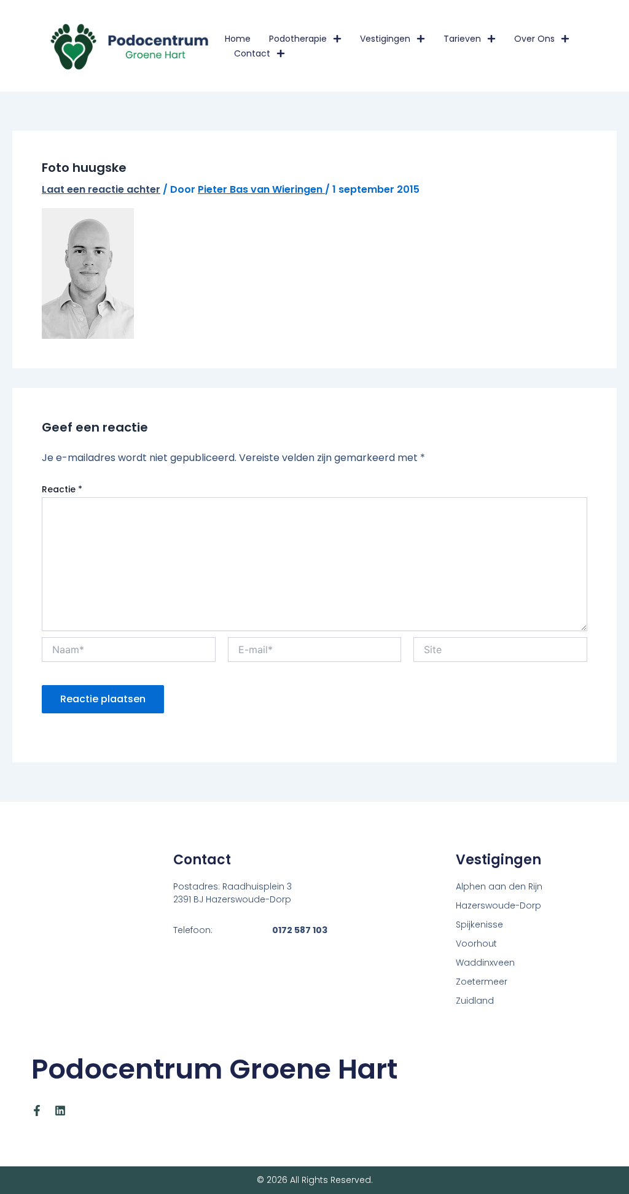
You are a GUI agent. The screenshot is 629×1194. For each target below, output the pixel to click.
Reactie (62, 489)
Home (238, 39)
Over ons (534, 39)
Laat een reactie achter (101, 189)
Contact (252, 53)
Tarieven (462, 39)
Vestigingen (385, 39)
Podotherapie (298, 39)
